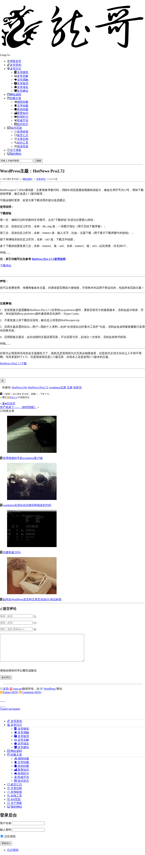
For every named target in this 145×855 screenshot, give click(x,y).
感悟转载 (22, 101)
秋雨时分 (22, 116)
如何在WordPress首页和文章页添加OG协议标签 (32, 599)
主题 (69, 387)
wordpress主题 (57, 387)
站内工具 (22, 142)
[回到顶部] (72, 699)
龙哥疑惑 (22, 83)
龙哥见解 (22, 75)
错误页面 (22, 146)
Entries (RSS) (10, 692)
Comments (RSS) (31, 692)
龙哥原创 (15, 64)
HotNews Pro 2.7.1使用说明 (49, 258)
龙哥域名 (22, 87)
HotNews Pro (19, 387)
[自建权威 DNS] (32, 546)
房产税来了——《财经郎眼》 (18, 407)
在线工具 (16, 795)
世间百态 (22, 124)
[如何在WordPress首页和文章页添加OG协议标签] (32, 593)
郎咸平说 (22, 120)
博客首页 (15, 61)
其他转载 (22, 109)
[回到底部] (72, 704)
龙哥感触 (22, 79)
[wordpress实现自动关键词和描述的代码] (32, 498)
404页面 (15, 799)
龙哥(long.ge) (12, 688)
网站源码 (15, 94)
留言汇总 (22, 135)
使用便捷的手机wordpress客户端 (23, 458)
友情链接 (22, 131)
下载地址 (5, 265)
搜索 (39, 160)
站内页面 (16, 127)
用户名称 (5, 823)
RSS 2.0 (13, 397)
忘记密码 (12, 849)
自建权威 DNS (12, 552)
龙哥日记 (15, 68)
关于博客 (15, 150)
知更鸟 (77, 387)
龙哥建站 (22, 90)
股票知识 (22, 113)
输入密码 (5, 829)
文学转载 (22, 105)
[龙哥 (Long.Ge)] (72, 27)
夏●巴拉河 (8, 403)
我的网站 (15, 153)
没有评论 (40, 179)
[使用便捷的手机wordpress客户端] (32, 451)
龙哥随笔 (22, 72)
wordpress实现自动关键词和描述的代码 (27, 505)
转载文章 (15, 98)
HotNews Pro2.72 (38, 387)
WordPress (50, 688)
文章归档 (22, 138)
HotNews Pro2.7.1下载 (13, 363)
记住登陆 (10, 836)
